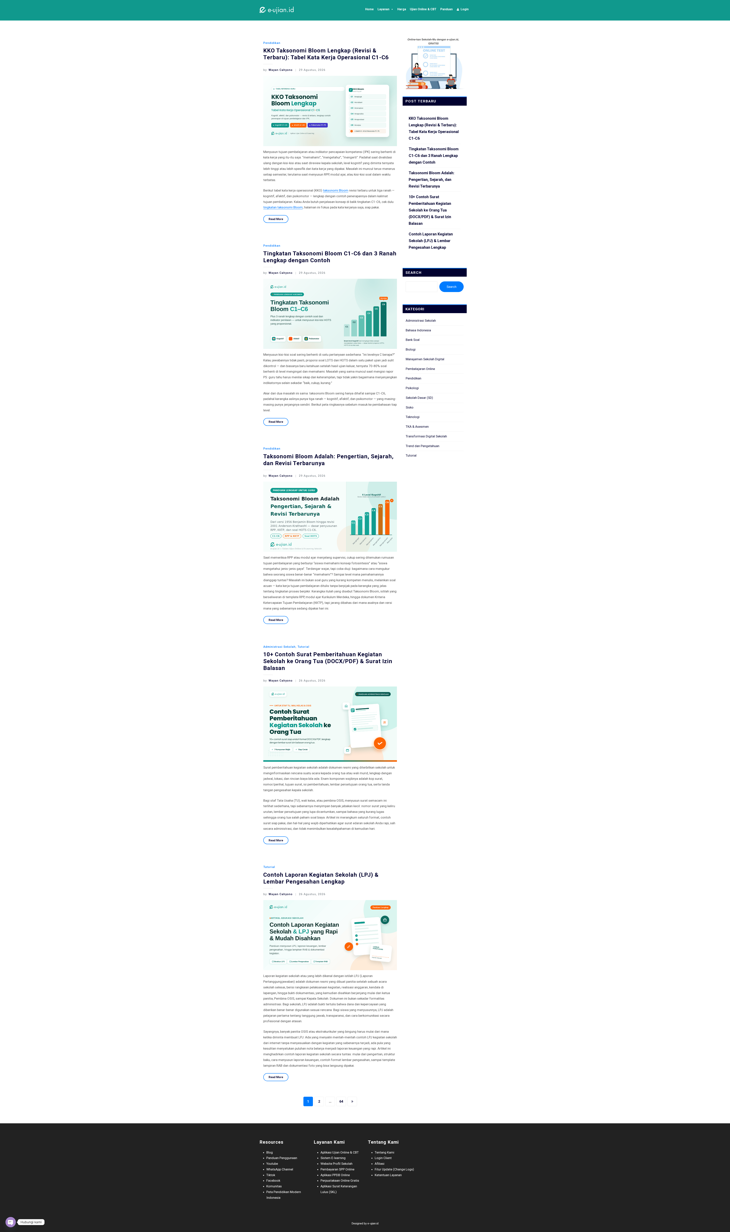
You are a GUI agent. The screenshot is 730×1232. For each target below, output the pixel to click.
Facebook (273, 1180)
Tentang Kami (384, 1152)
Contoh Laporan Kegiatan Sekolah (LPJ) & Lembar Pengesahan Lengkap (321, 878)
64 (341, 1101)
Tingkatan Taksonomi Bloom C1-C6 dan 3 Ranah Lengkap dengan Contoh (330, 257)
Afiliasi (379, 1163)
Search (413, 272)
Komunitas (274, 1186)
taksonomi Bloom (335, 190)
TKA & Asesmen (417, 426)
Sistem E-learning (333, 1158)
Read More (276, 219)
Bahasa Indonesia (418, 330)
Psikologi (412, 388)
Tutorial (303, 646)
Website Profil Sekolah (336, 1163)
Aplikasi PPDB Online (335, 1175)
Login (465, 9)
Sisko (409, 407)
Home (369, 9)
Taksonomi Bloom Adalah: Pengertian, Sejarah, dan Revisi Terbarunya (431, 179)
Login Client (383, 1158)
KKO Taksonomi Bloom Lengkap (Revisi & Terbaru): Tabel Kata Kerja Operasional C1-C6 (326, 54)
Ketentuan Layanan (388, 1175)
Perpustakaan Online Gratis (340, 1180)
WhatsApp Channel (279, 1169)
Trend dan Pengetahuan (422, 446)
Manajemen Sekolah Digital (425, 359)
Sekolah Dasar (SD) (419, 398)
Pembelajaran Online (420, 369)
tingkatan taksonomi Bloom (283, 207)
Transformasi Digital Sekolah (426, 436)
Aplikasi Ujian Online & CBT (340, 1152)
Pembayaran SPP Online (337, 1169)
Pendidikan (271, 43)
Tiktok (270, 1175)
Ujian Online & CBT (423, 9)
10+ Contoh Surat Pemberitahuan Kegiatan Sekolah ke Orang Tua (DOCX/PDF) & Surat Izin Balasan (327, 661)
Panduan (446, 9)
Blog (269, 1152)
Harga (401, 9)
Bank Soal (413, 340)
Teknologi (413, 417)
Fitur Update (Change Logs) (394, 1169)
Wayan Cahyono (278, 70)
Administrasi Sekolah (279, 646)
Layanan (383, 9)
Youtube (272, 1163)
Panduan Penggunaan (281, 1158)
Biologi (411, 349)
